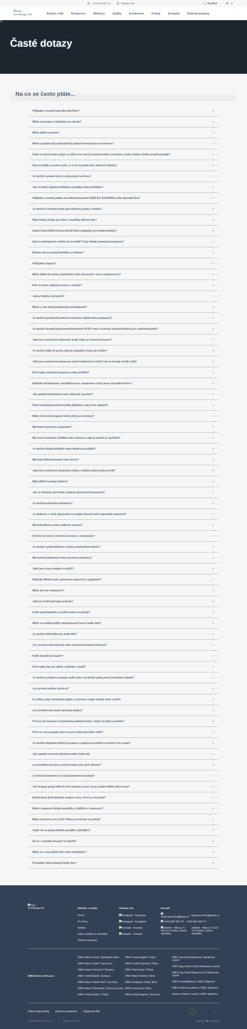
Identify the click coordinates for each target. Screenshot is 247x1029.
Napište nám (128, 3)
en (204, 1011)
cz (192, 1011)
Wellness (99, 13)
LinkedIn (137, 933)
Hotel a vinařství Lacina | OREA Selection (195, 993)
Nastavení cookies (71, 1021)
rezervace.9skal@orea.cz (205, 915)
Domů (81, 915)
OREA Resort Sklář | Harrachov (95, 963)
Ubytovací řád (91, 1011)
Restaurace (78, 13)
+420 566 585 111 (101, 3)
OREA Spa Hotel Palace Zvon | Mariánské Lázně (195, 974)
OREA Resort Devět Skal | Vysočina (97, 982)
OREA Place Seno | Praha (139, 969)
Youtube (137, 927)
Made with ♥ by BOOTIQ (207, 1021)
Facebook (140, 915)
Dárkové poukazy (198, 13)
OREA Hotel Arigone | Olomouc (142, 994)
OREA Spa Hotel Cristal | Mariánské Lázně (195, 966)
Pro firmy (83, 921)
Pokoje (156, 13)
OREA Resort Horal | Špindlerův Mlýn (98, 957)
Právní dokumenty (39, 1011)
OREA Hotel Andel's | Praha (93, 994)
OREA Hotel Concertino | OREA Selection (195, 987)
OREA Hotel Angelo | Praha (140, 957)
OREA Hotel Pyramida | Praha (141, 963)
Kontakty (174, 13)
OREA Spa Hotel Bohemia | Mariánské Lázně (193, 958)
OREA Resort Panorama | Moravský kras (100, 988)
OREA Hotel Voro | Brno (138, 988)
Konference (136, 13)
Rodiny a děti (55, 13)
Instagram (140, 921)
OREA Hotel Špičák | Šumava (94, 975)
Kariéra (81, 927)
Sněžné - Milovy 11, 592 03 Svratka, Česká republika (205, 930)
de (216, 1011)
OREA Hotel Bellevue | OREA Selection (193, 981)
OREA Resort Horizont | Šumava (96, 969)
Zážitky (116, 13)
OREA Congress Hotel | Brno (141, 982)
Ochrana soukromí (66, 1011)
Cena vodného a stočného (93, 933)
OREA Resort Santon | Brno (140, 975)
